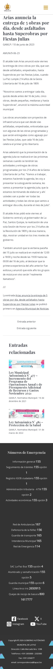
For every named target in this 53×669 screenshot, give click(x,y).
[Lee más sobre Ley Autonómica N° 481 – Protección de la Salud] (26, 413)
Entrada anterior (26, 321)
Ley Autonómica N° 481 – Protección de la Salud (26, 423)
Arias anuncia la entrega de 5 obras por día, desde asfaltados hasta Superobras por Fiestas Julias (25, 300)
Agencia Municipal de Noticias (32, 308)
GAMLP (7, 44)
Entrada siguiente (26, 328)
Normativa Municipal (27, 397)
